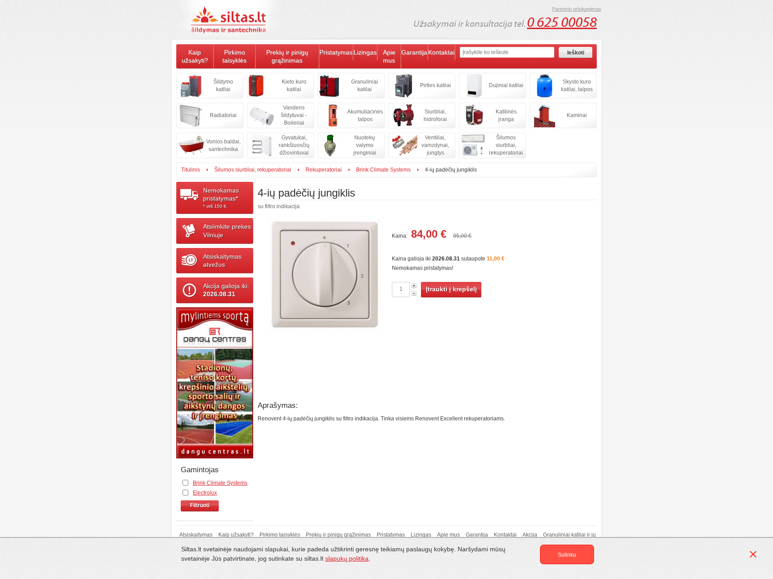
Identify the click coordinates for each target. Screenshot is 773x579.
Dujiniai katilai (506, 85)
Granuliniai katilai (364, 85)
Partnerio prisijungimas (576, 9)
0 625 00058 (562, 22)
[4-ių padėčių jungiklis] (325, 305)
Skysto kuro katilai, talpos (577, 85)
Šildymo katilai (223, 85)
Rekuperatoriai (324, 170)
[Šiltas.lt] (230, 19)
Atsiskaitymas (195, 535)
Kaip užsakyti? (195, 56)
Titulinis (190, 170)
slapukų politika (347, 558)
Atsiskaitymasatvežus (222, 260)
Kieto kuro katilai (294, 85)
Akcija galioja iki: (226, 290)
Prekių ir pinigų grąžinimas (287, 56)
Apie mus (389, 56)
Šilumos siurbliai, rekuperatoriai (506, 145)
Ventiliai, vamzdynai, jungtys (435, 145)
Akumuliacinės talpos (365, 115)
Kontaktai (441, 52)
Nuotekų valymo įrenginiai (364, 145)
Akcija (529, 535)
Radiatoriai (223, 115)
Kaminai (577, 115)
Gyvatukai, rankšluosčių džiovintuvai (294, 145)
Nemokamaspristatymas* (221, 198)
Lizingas (365, 52)
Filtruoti (199, 505)
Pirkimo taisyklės (234, 56)
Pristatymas (336, 52)
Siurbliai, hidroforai (435, 115)
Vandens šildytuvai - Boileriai (294, 115)
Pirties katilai (435, 85)
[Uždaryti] (755, 556)
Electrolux (205, 493)
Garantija (414, 52)
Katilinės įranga (506, 115)
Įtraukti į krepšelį (451, 289)
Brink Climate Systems (383, 170)
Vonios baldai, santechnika (223, 145)
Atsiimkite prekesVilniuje (227, 230)
